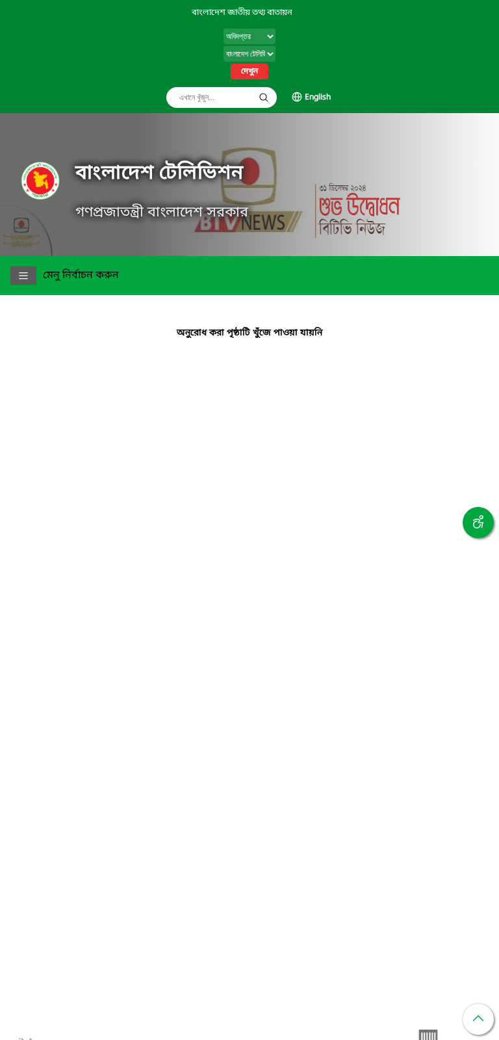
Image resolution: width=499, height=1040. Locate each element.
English (318, 97)
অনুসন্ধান (264, 97)
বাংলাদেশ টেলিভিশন (159, 174)
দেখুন (249, 71)
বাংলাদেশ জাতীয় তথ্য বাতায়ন (242, 12)
